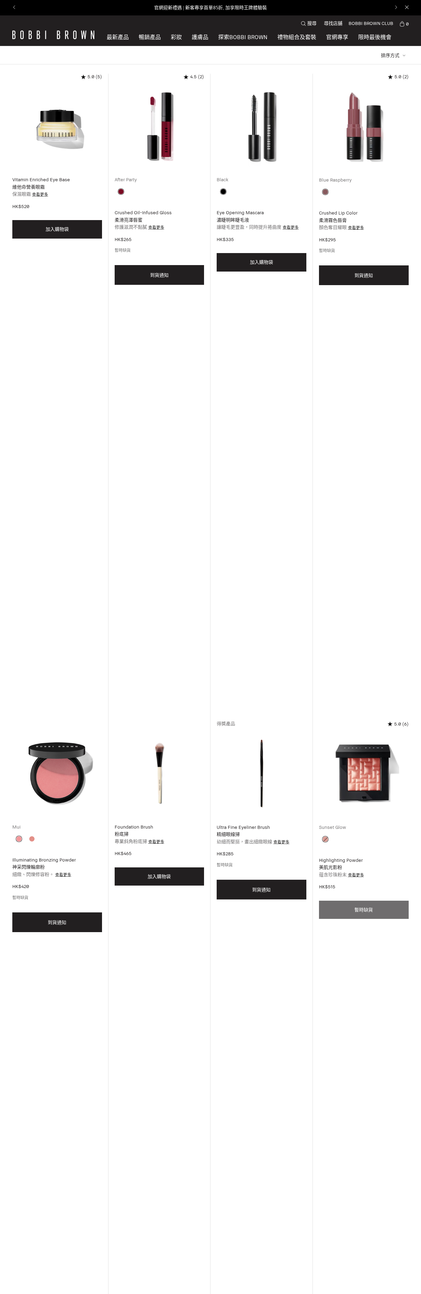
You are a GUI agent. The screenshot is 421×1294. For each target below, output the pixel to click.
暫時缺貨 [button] (363, 909)
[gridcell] (121, 192)
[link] (404, 23)
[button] (243, 37)
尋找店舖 (333, 23)
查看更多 (40, 194)
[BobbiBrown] (53, 35)
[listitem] (57, 397)
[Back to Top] (399, 1278)
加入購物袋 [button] (57, 229)
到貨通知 (159, 275)
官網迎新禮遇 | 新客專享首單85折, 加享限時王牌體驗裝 (210, 7)
